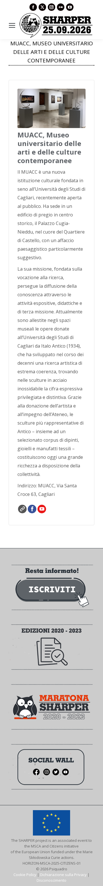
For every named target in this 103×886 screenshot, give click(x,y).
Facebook (32, 509)
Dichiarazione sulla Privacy (63, 874)
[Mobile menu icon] (12, 25)
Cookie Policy (24, 874)
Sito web (22, 509)
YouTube (41, 509)
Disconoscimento (51, 880)
